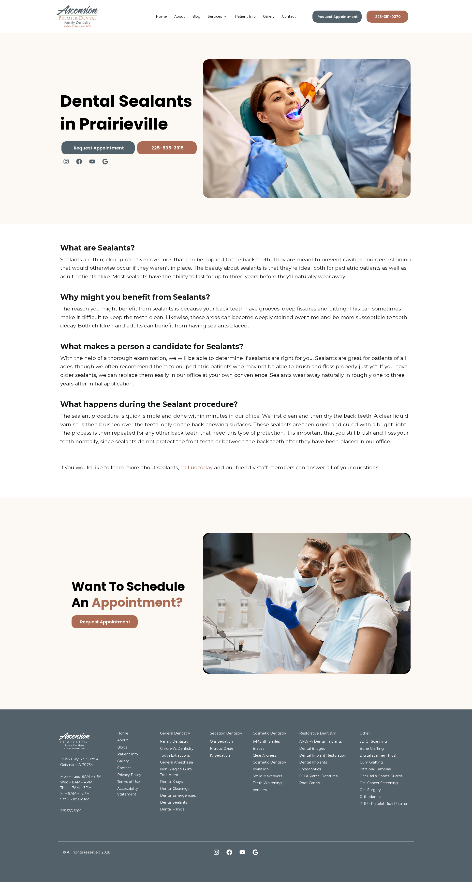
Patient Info (245, 16)
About (179, 16)
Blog (196, 16)
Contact (289, 16)
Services (215, 16)
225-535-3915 (70, 811)
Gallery (269, 16)
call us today (196, 467)
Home (161, 16)
